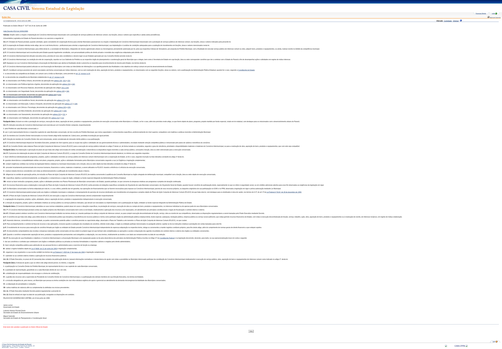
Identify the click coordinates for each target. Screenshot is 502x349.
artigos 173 (61, 100)
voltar (493, 13)
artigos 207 (58, 111)
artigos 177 (69, 104)
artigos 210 (57, 114)
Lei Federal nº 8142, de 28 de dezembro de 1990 (284, 192)
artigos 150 (58, 81)
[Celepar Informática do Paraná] (446, 346)
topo (494, 341)
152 (64, 81)
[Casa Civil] (460, 348)
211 (64, 114)
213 (62, 118)
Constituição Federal (167, 238)
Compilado (448, 21)
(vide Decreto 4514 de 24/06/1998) (15, 31)
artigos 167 (52, 95)
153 (68, 81)
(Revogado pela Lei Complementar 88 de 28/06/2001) (22, 97)
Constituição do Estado (246, 70)
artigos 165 (61, 91)
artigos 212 (55, 118)
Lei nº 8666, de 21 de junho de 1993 (44, 249)
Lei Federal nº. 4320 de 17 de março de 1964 (69, 252)
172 (59, 95)
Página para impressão (495, 17)
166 (67, 91)
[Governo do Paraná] (467, 346)
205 (69, 107)
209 (65, 111)
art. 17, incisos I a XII (56, 77)
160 (73, 84)
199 (76, 104)
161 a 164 (65, 88)
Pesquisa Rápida (481, 13)
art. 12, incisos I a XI (83, 74)
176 (68, 100)
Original (456, 21)
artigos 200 (62, 107)
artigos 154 (66, 84)
